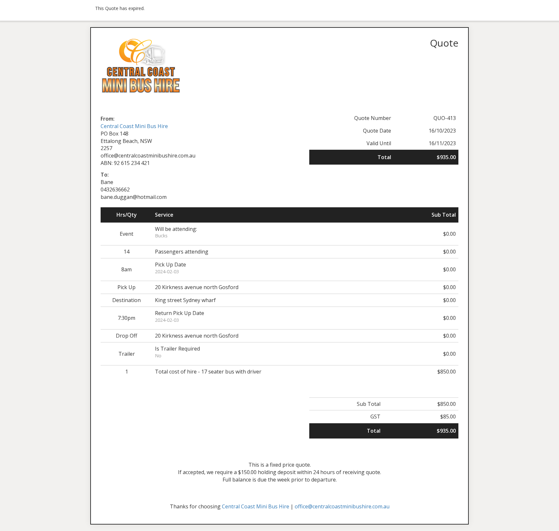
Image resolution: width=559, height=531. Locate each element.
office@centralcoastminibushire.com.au (342, 506)
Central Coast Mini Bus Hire (134, 126)
